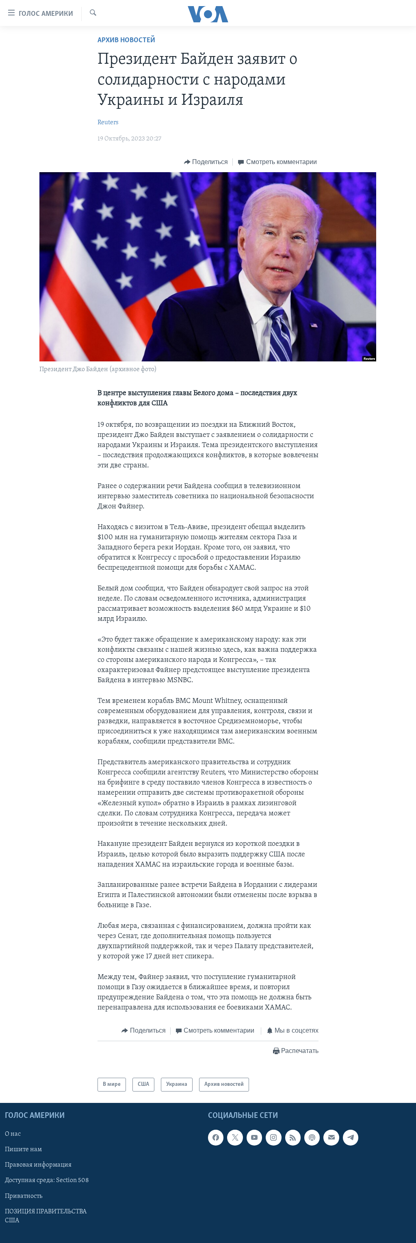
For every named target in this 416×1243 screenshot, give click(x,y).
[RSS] (293, 1138)
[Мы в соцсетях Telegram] (350, 1138)
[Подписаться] (331, 1138)
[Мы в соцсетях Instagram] (273, 1138)
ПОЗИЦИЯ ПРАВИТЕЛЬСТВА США (46, 1216)
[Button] (206, 162)
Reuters (108, 122)
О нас (13, 1134)
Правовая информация (38, 1165)
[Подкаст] (312, 1138)
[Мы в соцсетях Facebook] (215, 1138)
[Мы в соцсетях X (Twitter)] (235, 1138)
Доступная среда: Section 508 (47, 1181)
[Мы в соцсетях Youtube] (254, 1138)
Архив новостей (126, 40)
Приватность (23, 1196)
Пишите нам (23, 1150)
